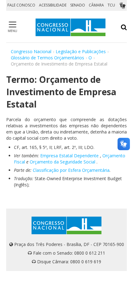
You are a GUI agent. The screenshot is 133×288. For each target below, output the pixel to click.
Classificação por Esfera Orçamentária (71, 170)
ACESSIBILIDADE (52, 5)
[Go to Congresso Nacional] (70, 27)
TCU (111, 5)
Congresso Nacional (31, 51)
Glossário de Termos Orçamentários (47, 58)
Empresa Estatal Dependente (69, 156)
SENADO (77, 5)
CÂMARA (96, 5)
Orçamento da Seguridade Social (62, 162)
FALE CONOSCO (21, 5)
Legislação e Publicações (81, 51)
